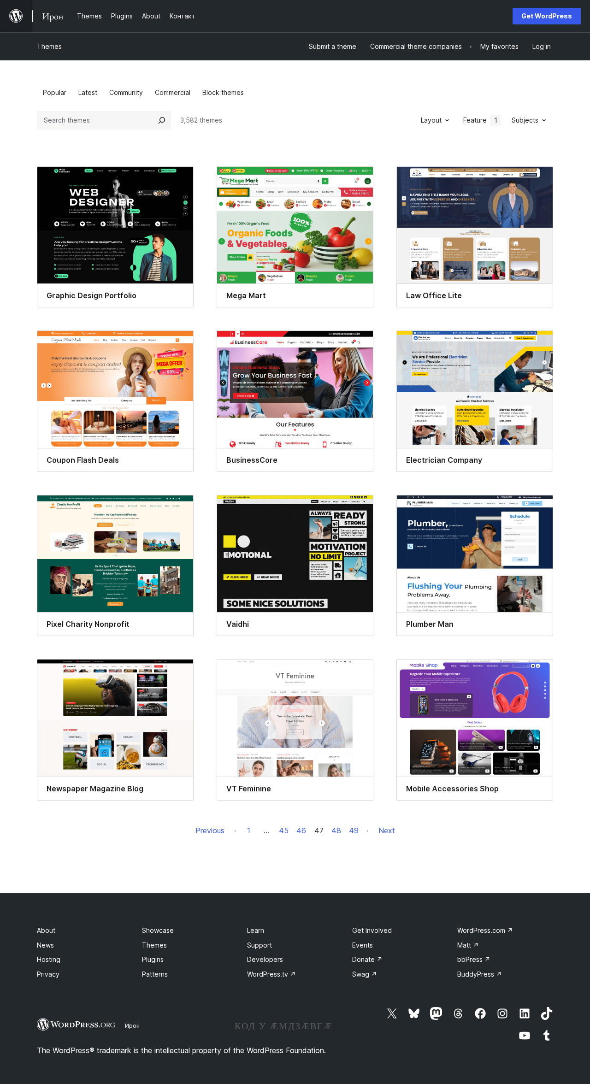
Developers (265, 959)
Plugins (153, 959)
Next (386, 830)
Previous (209, 830)
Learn (255, 930)
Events (362, 945)
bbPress (473, 959)
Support (259, 945)
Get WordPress (546, 16)
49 (354, 830)
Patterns (155, 974)
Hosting (48, 959)
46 (301, 830)
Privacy (48, 974)
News (45, 945)
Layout (431, 120)
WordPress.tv (271, 974)
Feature (480, 120)
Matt (468, 945)
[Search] (162, 120)
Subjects (525, 120)
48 (336, 830)
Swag (364, 974)
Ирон (132, 1025)
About (46, 930)
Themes (49, 46)
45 (284, 830)
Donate (367, 959)
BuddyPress (479, 974)
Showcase (158, 930)
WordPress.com (485, 930)
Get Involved (372, 930)
